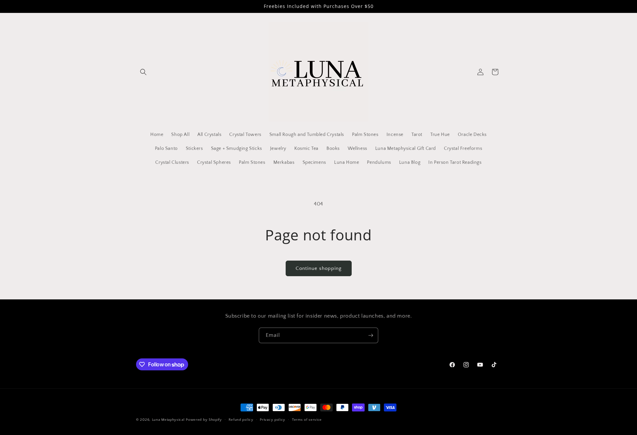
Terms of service (307, 420)
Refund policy (241, 420)
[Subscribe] (370, 335)
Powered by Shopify (204, 420)
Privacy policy (272, 420)
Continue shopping (319, 268)
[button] (143, 72)
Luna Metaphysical (168, 420)
